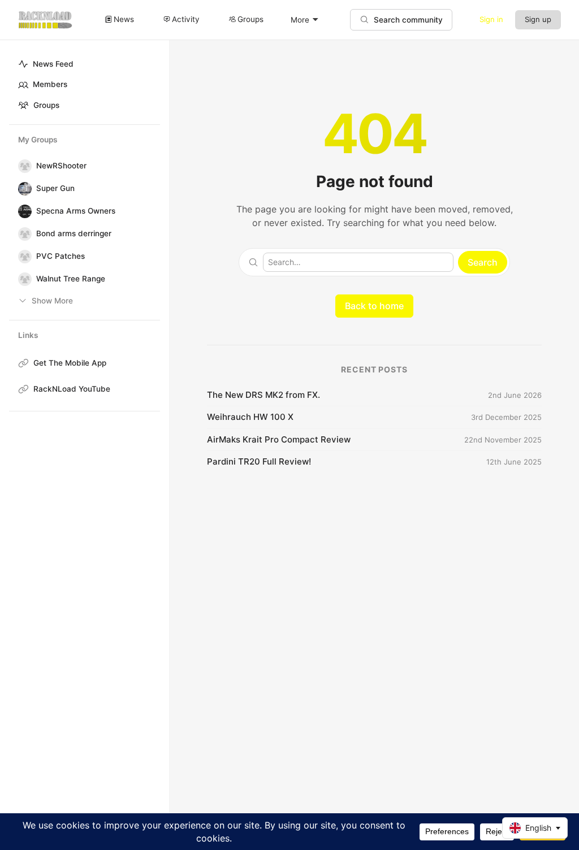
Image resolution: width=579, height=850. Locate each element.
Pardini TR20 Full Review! (259, 461)
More (300, 19)
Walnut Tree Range (70, 278)
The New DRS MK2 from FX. (263, 394)
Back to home (374, 305)
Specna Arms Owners (75, 210)
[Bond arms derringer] (22, 234)
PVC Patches (60, 256)
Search (483, 262)
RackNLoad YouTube (71, 388)
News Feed (53, 63)
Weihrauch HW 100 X (250, 416)
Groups (46, 105)
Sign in (491, 19)
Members (50, 84)
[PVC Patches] (22, 256)
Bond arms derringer (73, 233)
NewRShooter (61, 165)
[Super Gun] (22, 188)
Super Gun (55, 188)
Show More (52, 300)
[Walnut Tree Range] (22, 279)
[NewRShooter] (22, 166)
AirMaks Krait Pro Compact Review (279, 439)
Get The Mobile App (69, 362)
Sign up (538, 19)
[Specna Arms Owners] (22, 211)
